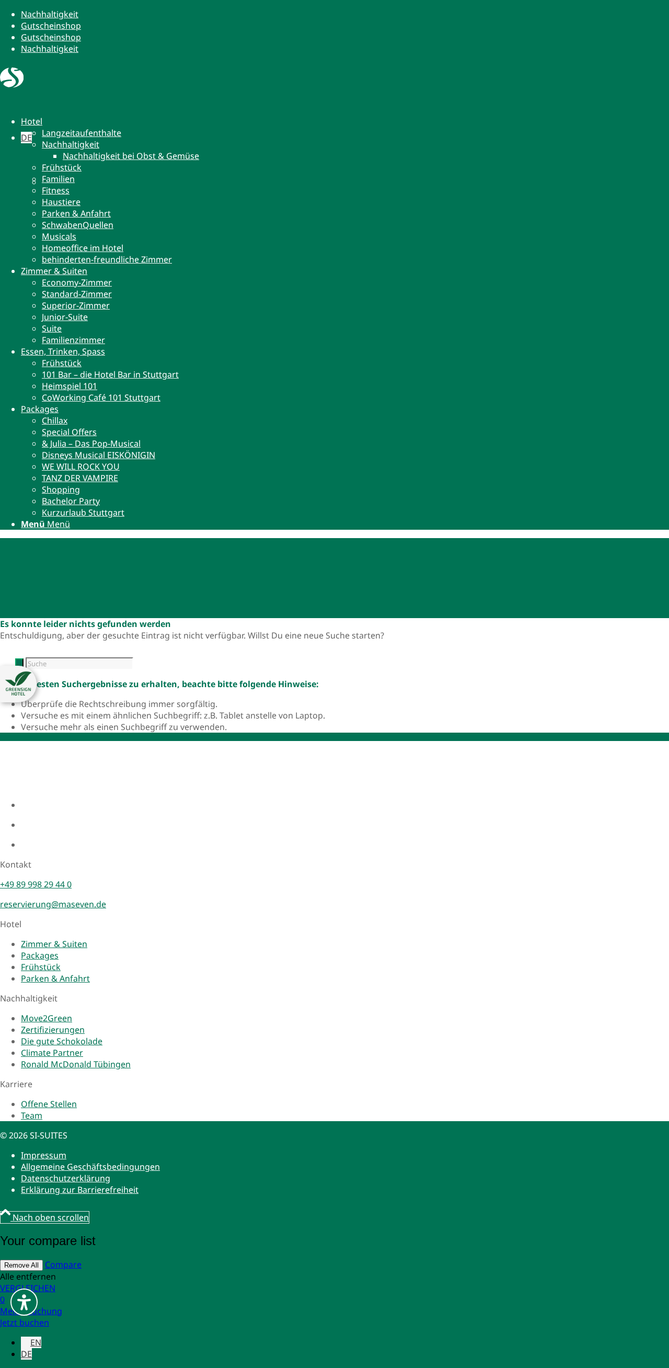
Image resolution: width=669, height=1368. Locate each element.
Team (31, 1115)
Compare (63, 1264)
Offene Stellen (49, 1104)
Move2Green (46, 1018)
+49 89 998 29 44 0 (36, 884)
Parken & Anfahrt (55, 978)
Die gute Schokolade (61, 1041)
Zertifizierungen (53, 1029)
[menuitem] (278, 190)
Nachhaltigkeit (49, 14)
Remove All (21, 1265)
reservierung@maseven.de (53, 904)
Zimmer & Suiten (54, 944)
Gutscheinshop (51, 25)
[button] (26, 137)
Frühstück (41, 967)
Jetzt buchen (24, 1322)
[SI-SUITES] (12, 84)
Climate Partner (52, 1052)
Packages (40, 955)
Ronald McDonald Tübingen (76, 1064)
